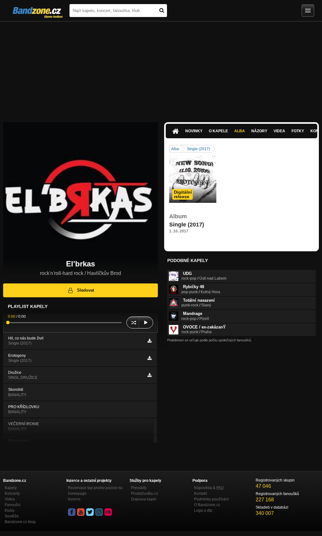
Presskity (139, 488)
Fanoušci (12, 505)
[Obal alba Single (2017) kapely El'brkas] (192, 179)
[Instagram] (99, 512)
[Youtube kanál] (81, 512)
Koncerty (12, 493)
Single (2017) (198, 149)
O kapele (218, 131)
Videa (279, 131)
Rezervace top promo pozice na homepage (95, 491)
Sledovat (85, 290)
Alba (239, 131)
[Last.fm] (108, 512)
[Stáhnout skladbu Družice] (149, 375)
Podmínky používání (211, 499)
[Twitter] (90, 512)
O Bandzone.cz (207, 505)
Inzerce (74, 499)
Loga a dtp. (203, 510)
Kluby (9, 510)
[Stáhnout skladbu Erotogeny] (149, 358)
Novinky (194, 131)
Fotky (297, 131)
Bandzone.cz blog (20, 522)
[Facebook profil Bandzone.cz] (71, 512)
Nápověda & (209, 488)
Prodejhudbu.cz (144, 493)
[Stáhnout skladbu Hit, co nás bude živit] (149, 341)
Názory (259, 131)
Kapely (11, 488)
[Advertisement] (161, 69)
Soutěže (12, 516)
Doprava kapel (143, 499)
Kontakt (200, 493)
